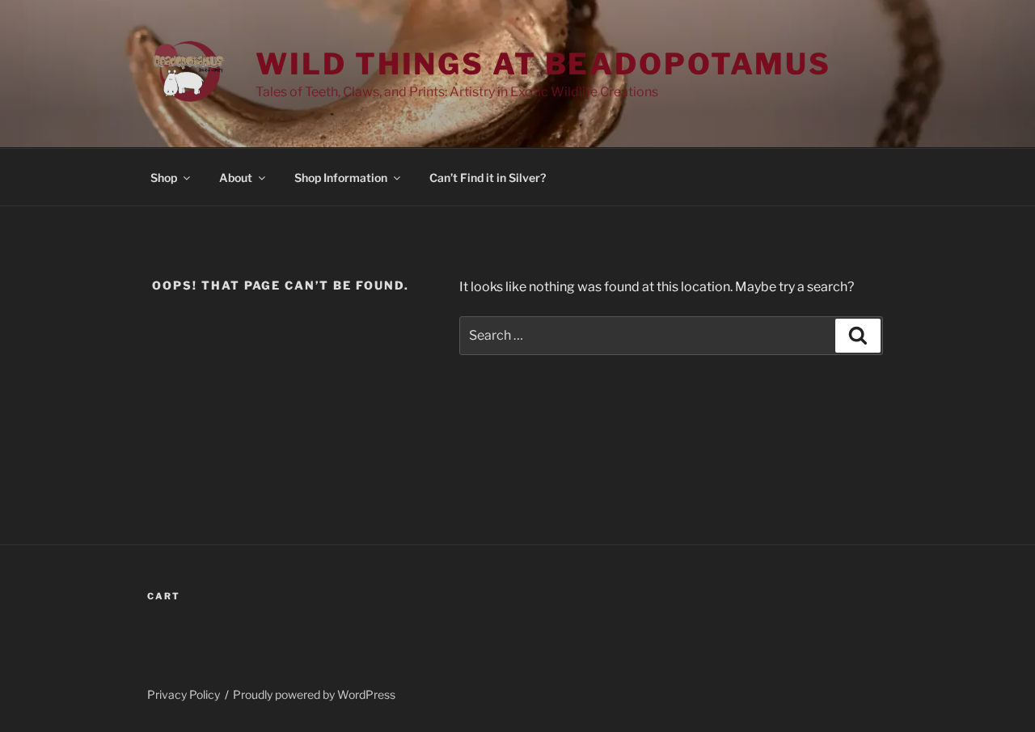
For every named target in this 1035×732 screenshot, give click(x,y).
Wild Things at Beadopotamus (543, 64)
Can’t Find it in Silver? (487, 177)
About (235, 177)
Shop (163, 177)
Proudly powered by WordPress (314, 694)
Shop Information (340, 177)
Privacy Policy (183, 694)
